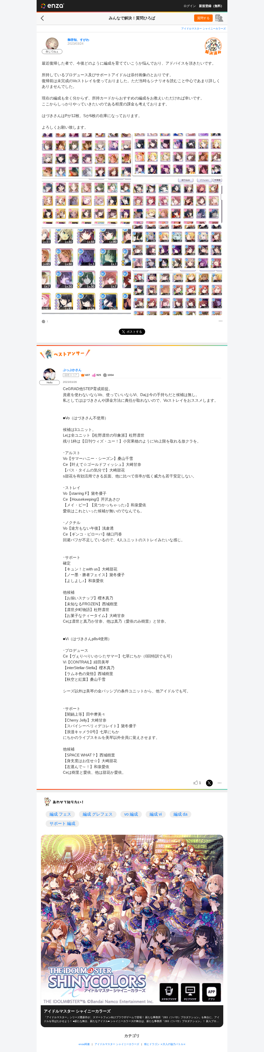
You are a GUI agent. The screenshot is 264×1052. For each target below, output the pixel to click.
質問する (203, 18)
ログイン (190, 6)
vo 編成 (131, 814)
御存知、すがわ (78, 40)
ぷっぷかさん (72, 370)
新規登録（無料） (211, 6)
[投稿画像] (86, 178)
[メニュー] (220, 321)
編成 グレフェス (98, 814)
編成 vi (156, 814)
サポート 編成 (62, 823)
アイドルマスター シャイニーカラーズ (203, 28)
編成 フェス (60, 814)
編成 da (180, 814)
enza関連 (84, 1044)
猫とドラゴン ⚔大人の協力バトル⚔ (165, 1044)
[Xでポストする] (209, 783)
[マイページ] (219, 18)
